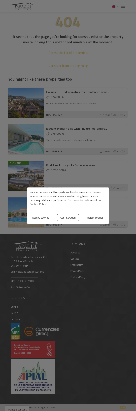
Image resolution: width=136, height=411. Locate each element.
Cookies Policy (38, 204)
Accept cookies (40, 218)
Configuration (68, 218)
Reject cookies (95, 218)
